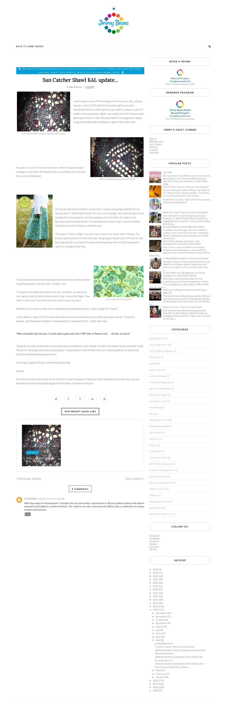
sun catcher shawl (99, 72)
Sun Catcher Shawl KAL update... (40, 459)
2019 (156, 586)
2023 (156, 572)
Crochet (153, 149)
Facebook (154, 535)
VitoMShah (30, 498)
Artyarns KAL (125, 101)
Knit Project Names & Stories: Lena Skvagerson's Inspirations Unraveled (182, 242)
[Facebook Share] (68, 399)
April (158, 640)
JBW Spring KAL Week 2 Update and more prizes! (180, 650)
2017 (156, 593)
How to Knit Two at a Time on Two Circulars (186, 186)
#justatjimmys (156, 338)
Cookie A (153, 438)
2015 (156, 599)
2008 (156, 690)
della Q (153, 138)
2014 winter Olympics (160, 463)
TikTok (153, 549)
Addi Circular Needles (160, 388)
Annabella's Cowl (157, 401)
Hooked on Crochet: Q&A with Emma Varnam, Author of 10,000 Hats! (187, 201)
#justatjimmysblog (158, 426)
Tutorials (154, 152)
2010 (156, 683)
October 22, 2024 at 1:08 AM (51, 498)
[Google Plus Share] (80, 399)
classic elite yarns (158, 344)
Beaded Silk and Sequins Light (100, 121)
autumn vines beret (159, 501)
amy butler (29, 69)
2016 (156, 596)
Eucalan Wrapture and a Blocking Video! (183, 226)
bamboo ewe (155, 507)
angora (153, 445)
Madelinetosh (156, 141)
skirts (81, 72)
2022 (156, 576)
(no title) (167, 172)
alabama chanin (157, 488)
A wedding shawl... (164, 643)
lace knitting (131, 69)
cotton (153, 363)
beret (152, 413)
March (159, 670)
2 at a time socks (158, 457)
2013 (156, 606)
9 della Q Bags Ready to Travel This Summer (186, 258)
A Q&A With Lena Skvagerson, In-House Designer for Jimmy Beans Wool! (184, 274)
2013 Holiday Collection (161, 351)
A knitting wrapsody (159, 382)
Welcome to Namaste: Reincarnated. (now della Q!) (185, 291)
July (158, 630)
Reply (27, 514)
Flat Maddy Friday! (164, 653)
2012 (156, 609)
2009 (156, 687)
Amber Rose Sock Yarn (160, 514)
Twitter (153, 544)
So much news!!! (163, 660)
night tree (58, 72)
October (160, 619)
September (162, 623)
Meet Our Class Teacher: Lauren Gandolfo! (185, 212)
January (160, 677)
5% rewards (155, 432)
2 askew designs (157, 376)
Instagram (154, 538)
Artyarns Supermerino (160, 482)
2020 (156, 582)
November (161, 616)
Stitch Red (102, 379)
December (161, 613)
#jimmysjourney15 (159, 419)
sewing (71, 72)
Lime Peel (41, 300)
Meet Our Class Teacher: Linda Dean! (182, 307)
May (158, 636)
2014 (156, 603)
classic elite (155, 451)
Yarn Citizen (155, 144)
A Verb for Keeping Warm (162, 470)
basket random (123, 503)
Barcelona (60, 221)
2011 (156, 680)
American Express (158, 476)
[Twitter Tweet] (56, 399)
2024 (156, 569)
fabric (111, 69)
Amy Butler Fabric (158, 394)
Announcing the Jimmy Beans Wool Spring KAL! (180, 663)
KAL (119, 69)
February (160, 673)
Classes (153, 147)
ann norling (155, 407)
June (158, 633)
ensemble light (95, 69)
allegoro (153, 495)
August (160, 626)
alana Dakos (155, 369)
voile (116, 72)
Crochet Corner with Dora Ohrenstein (175, 646)
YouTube (154, 546)
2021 (156, 579)
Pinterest (154, 541)
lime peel (44, 72)
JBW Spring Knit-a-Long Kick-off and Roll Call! (179, 656)
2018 (156, 589)
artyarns (44, 69)
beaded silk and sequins (68, 69)
